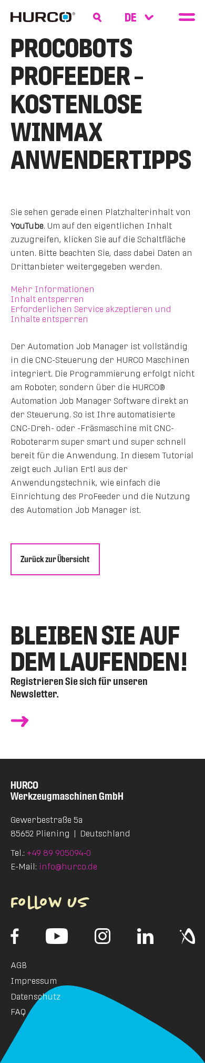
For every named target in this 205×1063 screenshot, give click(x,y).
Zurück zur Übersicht (54, 559)
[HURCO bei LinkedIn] (145, 936)
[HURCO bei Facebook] (15, 936)
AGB (19, 965)
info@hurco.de (68, 867)
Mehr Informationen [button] (53, 289)
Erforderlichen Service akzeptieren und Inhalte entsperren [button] (91, 314)
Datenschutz (35, 997)
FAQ (18, 1012)
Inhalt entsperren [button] (47, 299)
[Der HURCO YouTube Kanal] (57, 936)
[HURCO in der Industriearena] (187, 936)
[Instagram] (102, 936)
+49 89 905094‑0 (59, 853)
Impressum (34, 981)
